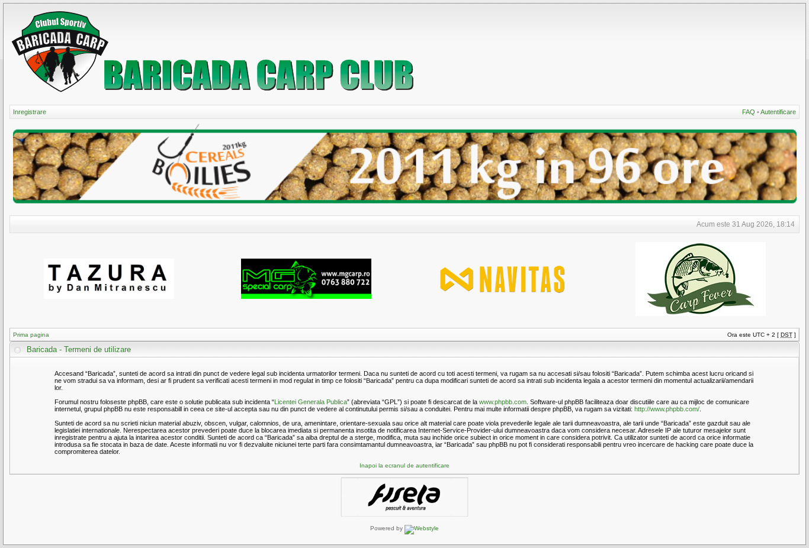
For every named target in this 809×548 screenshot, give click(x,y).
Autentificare (778, 111)
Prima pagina (31, 334)
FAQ (748, 111)
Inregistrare (29, 111)
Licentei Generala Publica (310, 401)
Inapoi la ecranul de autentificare (404, 465)
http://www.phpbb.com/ (666, 408)
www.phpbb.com (503, 401)
